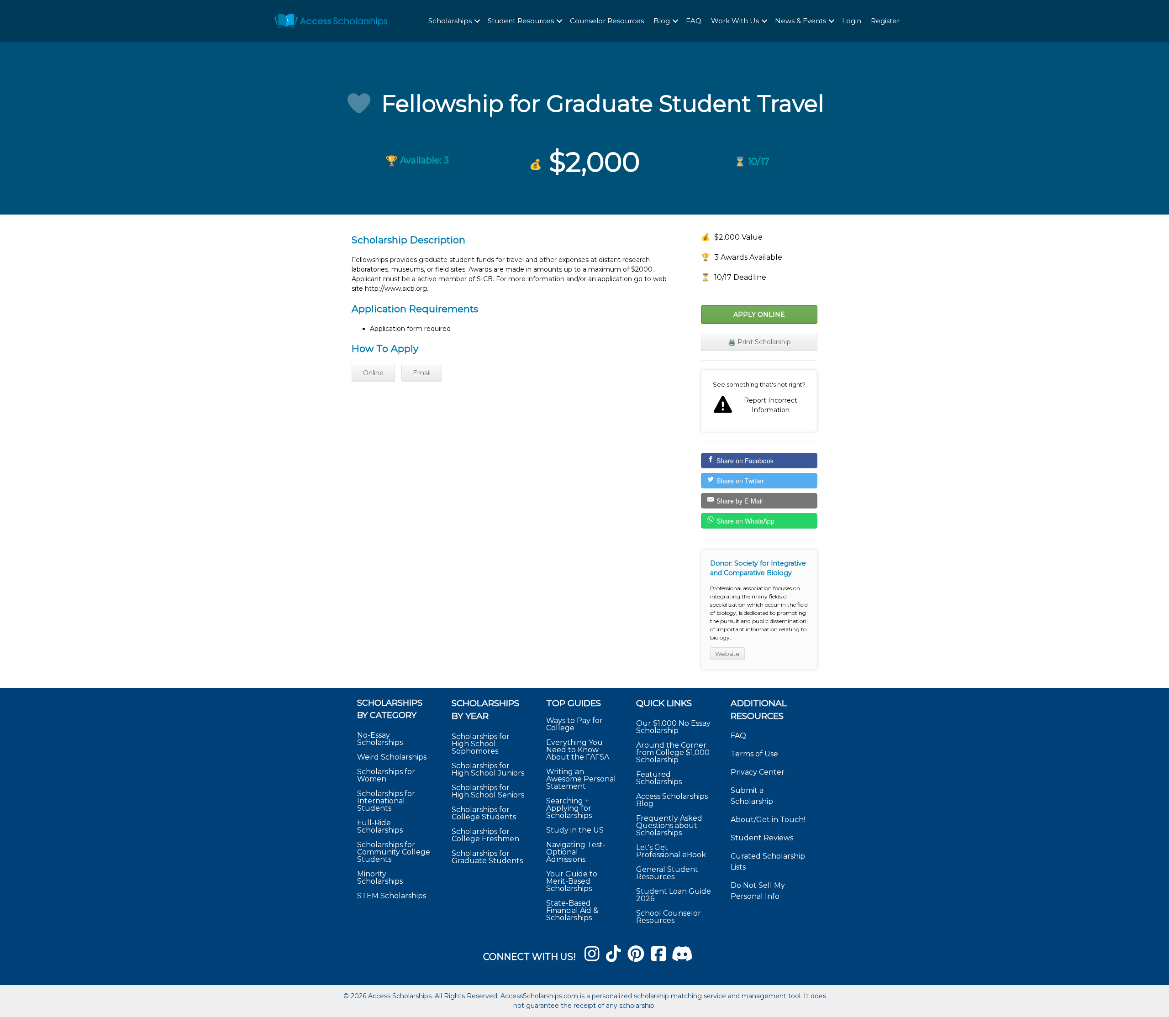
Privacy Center (758, 772)
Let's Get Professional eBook (671, 851)
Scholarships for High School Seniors (488, 791)
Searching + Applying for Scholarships (569, 808)
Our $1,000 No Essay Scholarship (673, 727)
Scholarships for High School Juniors (488, 769)
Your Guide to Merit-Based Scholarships (571, 881)
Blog (661, 20)
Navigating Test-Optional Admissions (576, 852)
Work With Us (735, 20)
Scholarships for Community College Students (393, 852)
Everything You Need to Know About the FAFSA (577, 749)
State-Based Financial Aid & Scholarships (572, 910)
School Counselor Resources (668, 917)
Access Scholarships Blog (672, 800)
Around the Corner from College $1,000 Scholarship (673, 752)
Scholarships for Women (386, 775)
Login (851, 20)
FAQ (693, 20)
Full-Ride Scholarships (380, 826)
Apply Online (759, 314)
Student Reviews (762, 838)
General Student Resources (667, 873)
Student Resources (521, 20)
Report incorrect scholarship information (759, 400)
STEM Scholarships (391, 895)
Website (727, 653)
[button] (477, 21)
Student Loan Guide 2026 (673, 895)
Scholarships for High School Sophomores (481, 743)
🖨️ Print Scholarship (759, 342)
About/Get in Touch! (768, 819)
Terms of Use (754, 754)
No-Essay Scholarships (380, 739)
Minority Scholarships (380, 878)
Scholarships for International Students (386, 801)
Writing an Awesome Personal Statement (581, 779)
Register (885, 20)
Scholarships (450, 20)
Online (373, 373)
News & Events (800, 20)
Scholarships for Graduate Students (487, 857)
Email (422, 373)
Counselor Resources (607, 20)
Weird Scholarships (392, 757)
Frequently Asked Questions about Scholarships (669, 825)
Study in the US (575, 830)
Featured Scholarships (660, 778)
